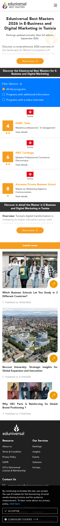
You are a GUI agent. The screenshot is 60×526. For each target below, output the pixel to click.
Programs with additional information (28, 94)
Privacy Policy (9, 457)
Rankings (37, 446)
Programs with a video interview (25, 100)
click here (14, 504)
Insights (36, 451)
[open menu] (55, 5)
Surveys (36, 467)
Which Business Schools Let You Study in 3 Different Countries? (30, 294)
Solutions (37, 462)
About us (7, 446)
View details (22, 132)
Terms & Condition (11, 451)
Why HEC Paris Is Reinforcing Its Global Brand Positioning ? (30, 406)
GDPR (5, 462)
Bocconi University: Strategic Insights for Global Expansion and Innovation (30, 369)
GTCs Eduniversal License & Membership (14, 467)
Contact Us (9, 480)
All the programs (16, 89)
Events (35, 457)
